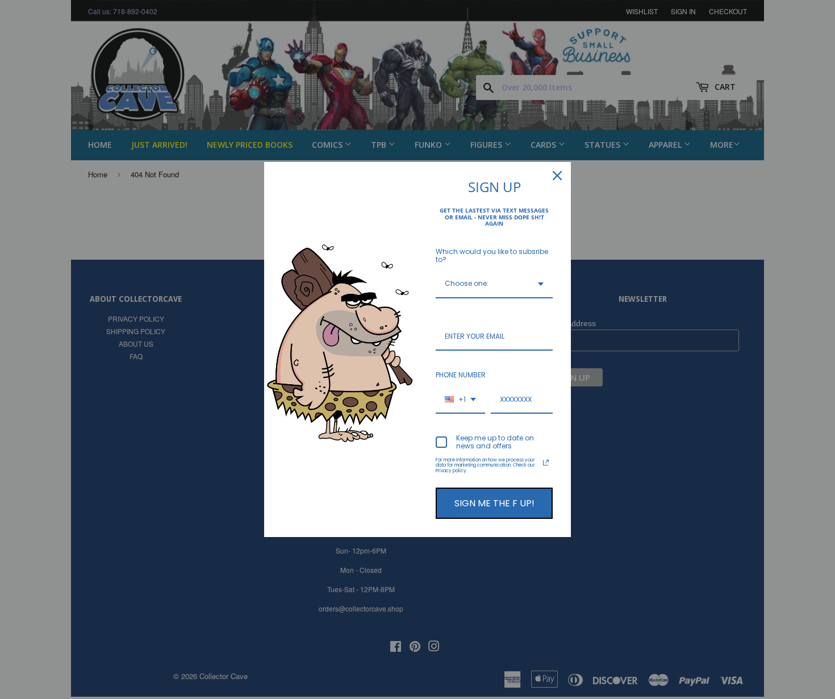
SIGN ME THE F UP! (494, 503)
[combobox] (494, 284)
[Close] (557, 175)
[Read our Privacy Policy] (546, 462)
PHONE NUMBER (461, 375)
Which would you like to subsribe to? (492, 255)
